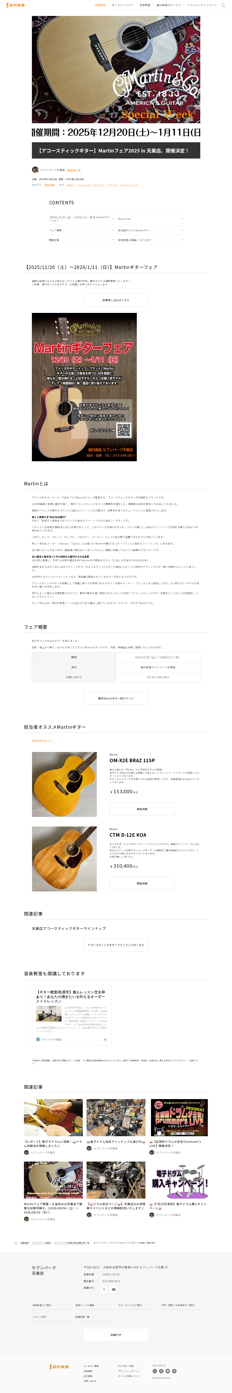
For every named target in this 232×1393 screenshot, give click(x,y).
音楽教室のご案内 (42, 1305)
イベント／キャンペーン (202, 5)
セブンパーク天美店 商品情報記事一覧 (71, 1242)
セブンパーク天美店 (41, 1242)
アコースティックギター (91, 184)
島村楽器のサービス (169, 5)
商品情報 (50, 184)
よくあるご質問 (91, 1365)
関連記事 (54, 240)
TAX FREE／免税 (126, 1365)
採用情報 (88, 1371)
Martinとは (124, 218)
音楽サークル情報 (84, 1305)
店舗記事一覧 (74, 170)
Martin (70, 184)
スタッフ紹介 (40, 1316)
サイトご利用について (129, 1376)
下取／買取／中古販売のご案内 (177, 1305)
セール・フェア (129, 184)
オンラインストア (123, 5)
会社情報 (88, 1376)
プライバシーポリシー (129, 1371)
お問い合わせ (90, 1380)
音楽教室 (145, 5)
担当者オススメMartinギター (134, 230)
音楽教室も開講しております (134, 240)
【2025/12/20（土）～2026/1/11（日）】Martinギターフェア (79, 218)
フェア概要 (55, 230)
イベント (112, 184)
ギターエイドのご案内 (130, 1305)
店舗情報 (100, 5)
